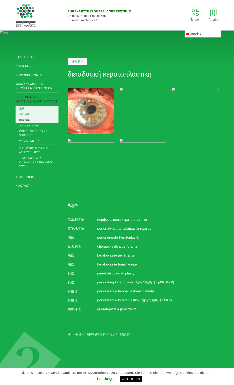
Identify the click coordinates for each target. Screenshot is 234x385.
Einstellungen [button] (105, 379)
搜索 (21, 108)
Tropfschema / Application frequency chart (36, 161)
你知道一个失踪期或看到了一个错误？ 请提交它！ (102, 334)
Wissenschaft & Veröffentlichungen (34, 86)
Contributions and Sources (33, 133)
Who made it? (29, 140)
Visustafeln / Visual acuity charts (34, 150)
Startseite (25, 56)
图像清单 (24, 119)
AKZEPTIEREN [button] (131, 379)
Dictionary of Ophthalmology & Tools (36, 99)
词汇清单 (24, 114)
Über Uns (24, 65)
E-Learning (25, 176)
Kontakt (23, 185)
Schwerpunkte (29, 74)
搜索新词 (77, 61)
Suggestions (29, 125)
